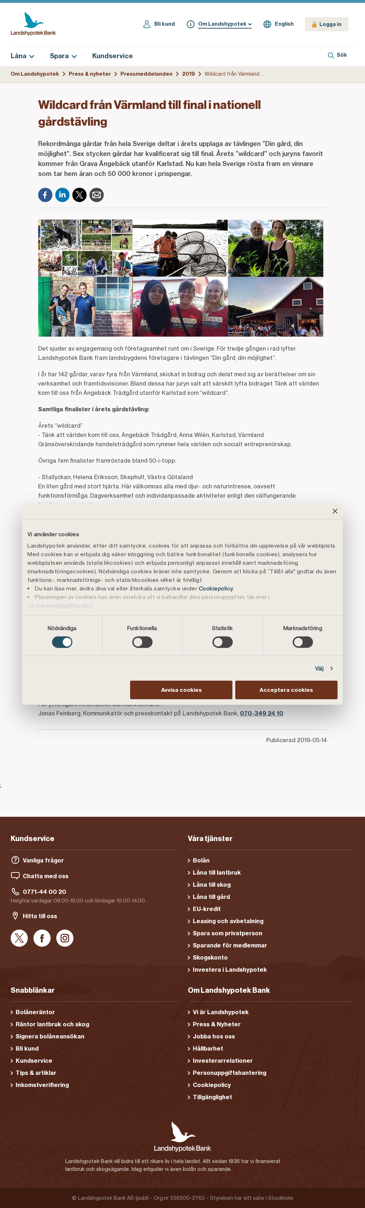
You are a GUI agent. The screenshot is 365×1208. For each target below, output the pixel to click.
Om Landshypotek (35, 74)
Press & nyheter (90, 74)
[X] (79, 195)
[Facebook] (45, 195)
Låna (18, 56)
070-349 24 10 (261, 713)
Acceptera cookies (286, 689)
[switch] (142, 642)
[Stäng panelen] (335, 511)
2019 (188, 74)
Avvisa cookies (181, 689)
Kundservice (112, 56)
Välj (319, 668)
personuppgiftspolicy (65, 605)
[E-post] (96, 195)
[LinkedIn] (62, 195)
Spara (59, 56)
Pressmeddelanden (146, 74)
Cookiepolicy (216, 588)
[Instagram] (64, 939)
